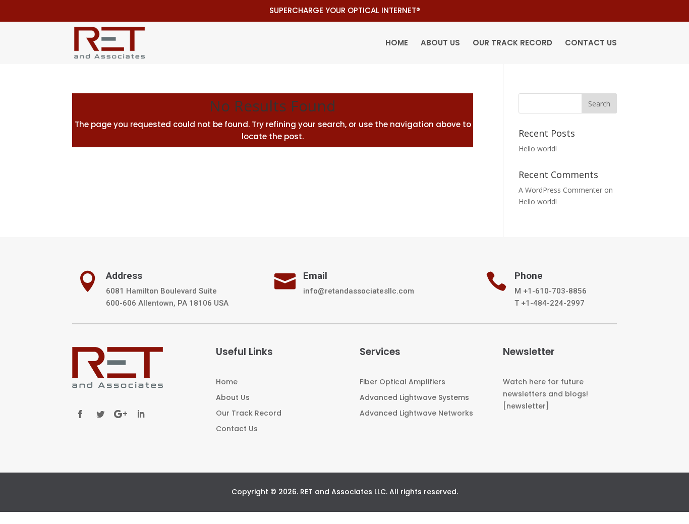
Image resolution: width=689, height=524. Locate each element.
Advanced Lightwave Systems (414, 397)
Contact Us (591, 43)
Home (396, 43)
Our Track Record (512, 43)
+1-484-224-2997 (553, 303)
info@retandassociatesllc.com (358, 291)
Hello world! (538, 148)
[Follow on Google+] (120, 414)
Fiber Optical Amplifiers (402, 382)
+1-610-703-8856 (555, 291)
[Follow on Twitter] (100, 414)
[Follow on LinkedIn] (141, 414)
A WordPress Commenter (560, 190)
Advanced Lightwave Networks (416, 413)
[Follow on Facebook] (80, 414)
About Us (440, 43)
